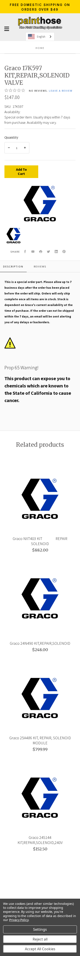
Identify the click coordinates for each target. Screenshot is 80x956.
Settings (40, 929)
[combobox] (40, 36)
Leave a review (60, 90)
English (41, 37)
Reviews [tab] (40, 266)
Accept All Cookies (40, 948)
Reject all (40, 939)
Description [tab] (13, 266)
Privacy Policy (18, 920)
